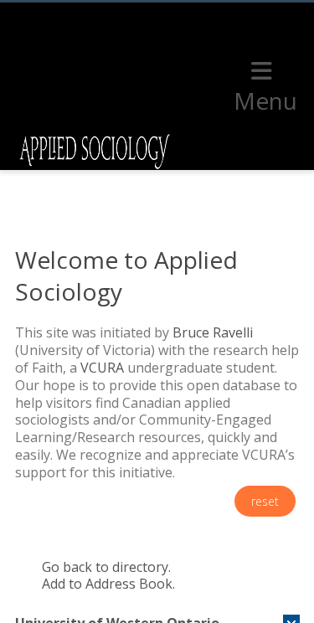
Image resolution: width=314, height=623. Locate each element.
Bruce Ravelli (212, 332)
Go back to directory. (106, 567)
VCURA (102, 367)
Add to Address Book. (108, 583)
